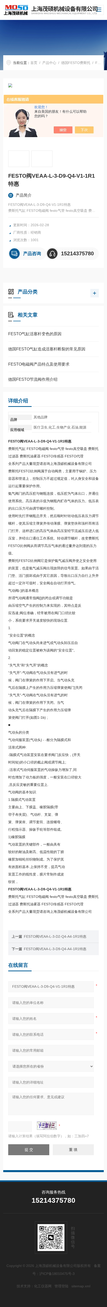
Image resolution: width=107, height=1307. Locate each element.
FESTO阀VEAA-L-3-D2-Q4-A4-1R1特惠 (55, 936)
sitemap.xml (80, 1286)
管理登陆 (61, 1286)
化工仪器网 (43, 1286)
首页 (33, 63)
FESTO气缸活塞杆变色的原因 (34, 334)
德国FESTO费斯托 (75, 63)
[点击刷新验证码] (47, 1125)
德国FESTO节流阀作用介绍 (32, 379)
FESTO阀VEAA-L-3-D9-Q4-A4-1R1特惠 (55, 949)
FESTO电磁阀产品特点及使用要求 (38, 364)
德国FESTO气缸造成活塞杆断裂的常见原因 (46, 349)
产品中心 (49, 63)
